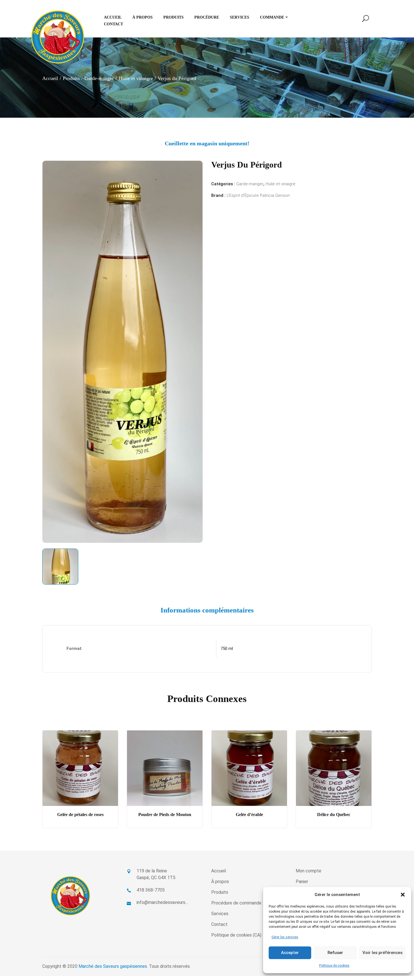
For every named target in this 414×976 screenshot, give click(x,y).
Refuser (335, 952)
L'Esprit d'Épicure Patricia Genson (258, 195)
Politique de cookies (334, 966)
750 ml (227, 648)
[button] (403, 894)
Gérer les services (284, 937)
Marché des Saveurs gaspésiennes (113, 966)
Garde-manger (99, 78)
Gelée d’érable (249, 814)
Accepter (290, 952)
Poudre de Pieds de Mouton (164, 814)
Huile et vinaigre (136, 78)
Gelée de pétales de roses (80, 814)
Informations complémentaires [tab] (207, 610)
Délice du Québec (333, 814)
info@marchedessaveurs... (162, 902)
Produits (71, 78)
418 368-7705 (151, 890)
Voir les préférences (382, 952)
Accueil (50, 78)
